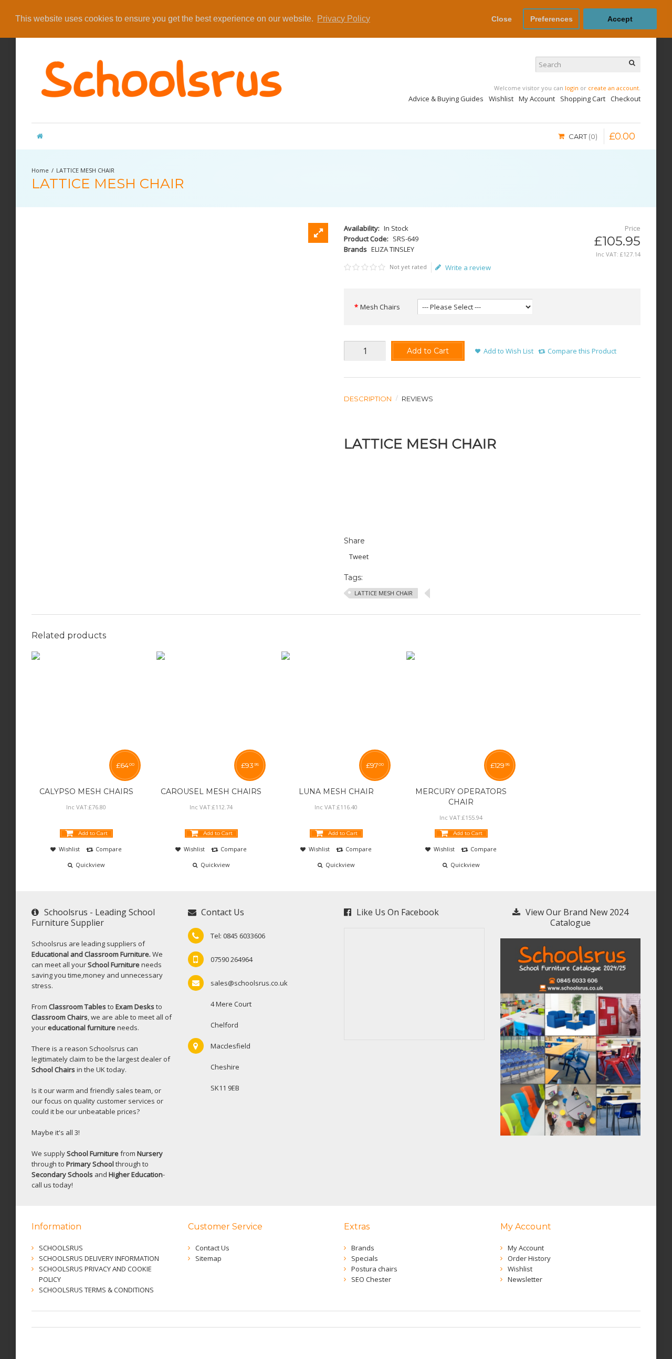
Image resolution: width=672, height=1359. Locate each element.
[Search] (632, 64)
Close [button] (501, 19)
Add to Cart (428, 351)
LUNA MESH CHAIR (336, 791)
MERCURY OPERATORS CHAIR (461, 797)
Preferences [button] (551, 19)
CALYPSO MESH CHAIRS (86, 791)
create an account (613, 88)
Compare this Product (582, 351)
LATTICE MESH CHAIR (85, 170)
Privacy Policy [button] (343, 18)
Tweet (359, 556)
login (572, 88)
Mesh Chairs (380, 307)
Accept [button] (620, 19)
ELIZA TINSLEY (392, 249)
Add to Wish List (508, 351)
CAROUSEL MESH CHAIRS (211, 791)
